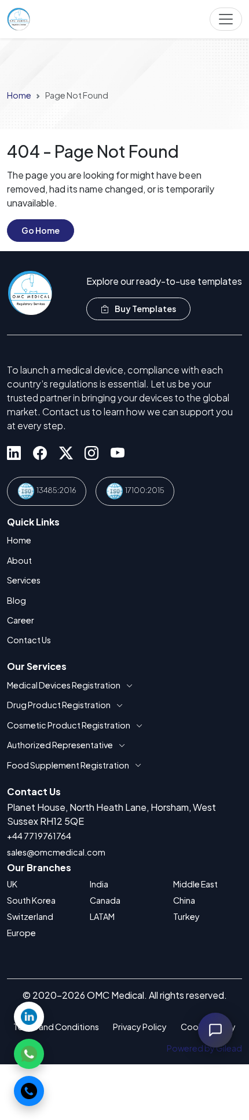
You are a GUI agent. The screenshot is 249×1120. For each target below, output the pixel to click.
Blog (16, 600)
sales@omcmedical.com (56, 852)
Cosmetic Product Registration (68, 725)
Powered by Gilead (204, 1048)
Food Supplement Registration (68, 765)
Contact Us (29, 640)
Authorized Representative (60, 745)
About (19, 560)
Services (24, 580)
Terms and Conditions (56, 1026)
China (184, 900)
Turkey (186, 916)
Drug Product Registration (59, 704)
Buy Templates (144, 308)
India (99, 884)
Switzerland (30, 916)
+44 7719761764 (39, 836)
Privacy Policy (140, 1026)
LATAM (102, 916)
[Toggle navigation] (226, 19)
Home (19, 95)
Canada (105, 900)
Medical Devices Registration (63, 685)
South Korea (31, 900)
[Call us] (29, 1091)
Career (20, 620)
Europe (21, 932)
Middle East (195, 884)
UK (12, 884)
